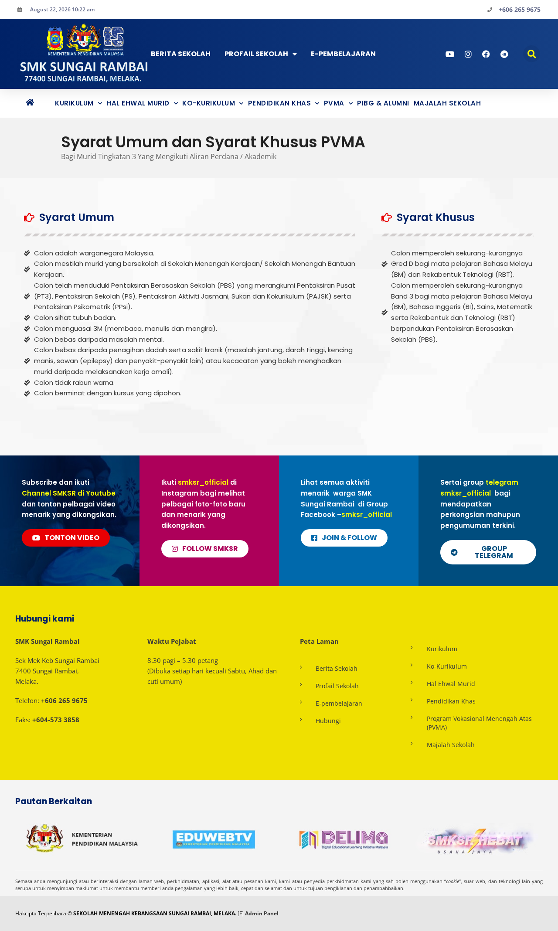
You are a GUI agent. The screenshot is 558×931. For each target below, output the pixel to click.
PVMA (334, 103)
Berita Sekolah (181, 54)
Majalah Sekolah (447, 103)
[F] (241, 913)
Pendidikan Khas (279, 103)
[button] (531, 53)
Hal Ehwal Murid (138, 103)
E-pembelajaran (339, 703)
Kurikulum (74, 103)
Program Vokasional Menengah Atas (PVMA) (479, 722)
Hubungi (328, 721)
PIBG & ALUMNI (383, 103)
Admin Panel (262, 913)
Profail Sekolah (256, 54)
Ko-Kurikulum (208, 103)
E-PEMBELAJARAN (343, 54)
